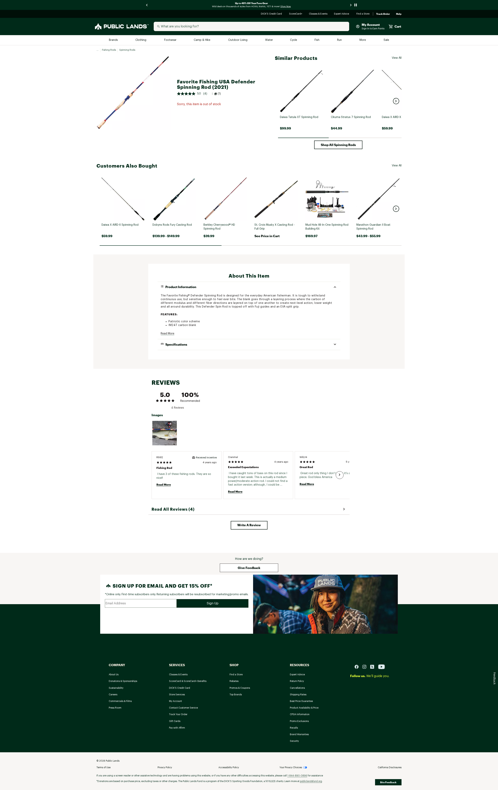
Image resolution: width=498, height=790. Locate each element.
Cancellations (297, 688)
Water (269, 40)
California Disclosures (390, 767)
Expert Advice (342, 14)
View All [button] (397, 58)
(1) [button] (219, 93)
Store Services (177, 694)
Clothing (141, 40)
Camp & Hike (202, 40)
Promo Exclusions (299, 721)
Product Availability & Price (304, 708)
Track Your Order (178, 714)
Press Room (115, 708)
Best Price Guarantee (301, 701)
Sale (386, 40)
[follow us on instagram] (366, 666)
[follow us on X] (374, 666)
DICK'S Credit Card (272, 14)
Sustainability (116, 688)
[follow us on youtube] (381, 666)
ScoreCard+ (296, 14)
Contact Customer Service (183, 708)
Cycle (294, 40)
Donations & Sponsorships (123, 681)
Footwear (170, 40)
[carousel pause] (355, 5)
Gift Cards (174, 721)
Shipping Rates (298, 694)
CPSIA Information (299, 714)
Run (340, 40)
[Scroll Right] (340, 475)
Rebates (234, 681)
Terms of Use (103, 767)
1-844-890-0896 (297, 775)
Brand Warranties (299, 734)
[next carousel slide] (351, 5)
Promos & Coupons (240, 688)
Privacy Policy (165, 767)
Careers (113, 694)
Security (294, 741)
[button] (396, 101)
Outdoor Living (238, 40)
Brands (113, 40)
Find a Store (363, 14)
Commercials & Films (120, 701)
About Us (113, 674)
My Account (175, 701)
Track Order (383, 14)
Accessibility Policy (228, 767)
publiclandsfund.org (311, 781)
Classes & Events (318, 14)
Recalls (294, 728)
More (362, 40)
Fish (317, 40)
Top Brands (236, 694)
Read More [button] (167, 333)
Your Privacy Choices (291, 767)
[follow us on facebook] (358, 666)
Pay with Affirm (177, 728)
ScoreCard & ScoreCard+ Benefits (187, 681)
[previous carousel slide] (147, 5)
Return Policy (297, 681)
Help (399, 14)
